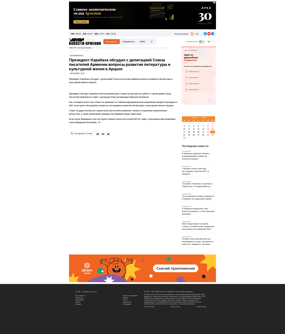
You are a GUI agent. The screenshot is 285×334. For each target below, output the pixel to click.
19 (194, 132)
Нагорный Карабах (76, 55)
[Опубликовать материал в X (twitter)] (108, 134)
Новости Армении (130, 296)
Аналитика (127, 302)
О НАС (77, 292)
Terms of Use (175, 307)
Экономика (79, 300)
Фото (125, 300)
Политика (79, 298)
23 (213, 132)
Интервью (127, 304)
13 (198, 129)
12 (194, 129)
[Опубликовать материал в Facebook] (98, 134)
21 (203, 132)
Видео (125, 298)
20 (198, 132)
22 (208, 132)
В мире (78, 304)
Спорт (77, 302)
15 (208, 129)
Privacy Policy (149, 307)
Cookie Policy (201, 307)
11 (189, 129)
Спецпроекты (128, 41)
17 (184, 132)
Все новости (111, 41)
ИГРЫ (142, 41)
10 (184, 129)
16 (213, 129)
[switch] (202, 41)
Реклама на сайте (89, 292)
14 (203, 129)
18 (189, 132)
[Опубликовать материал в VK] (103, 134)
